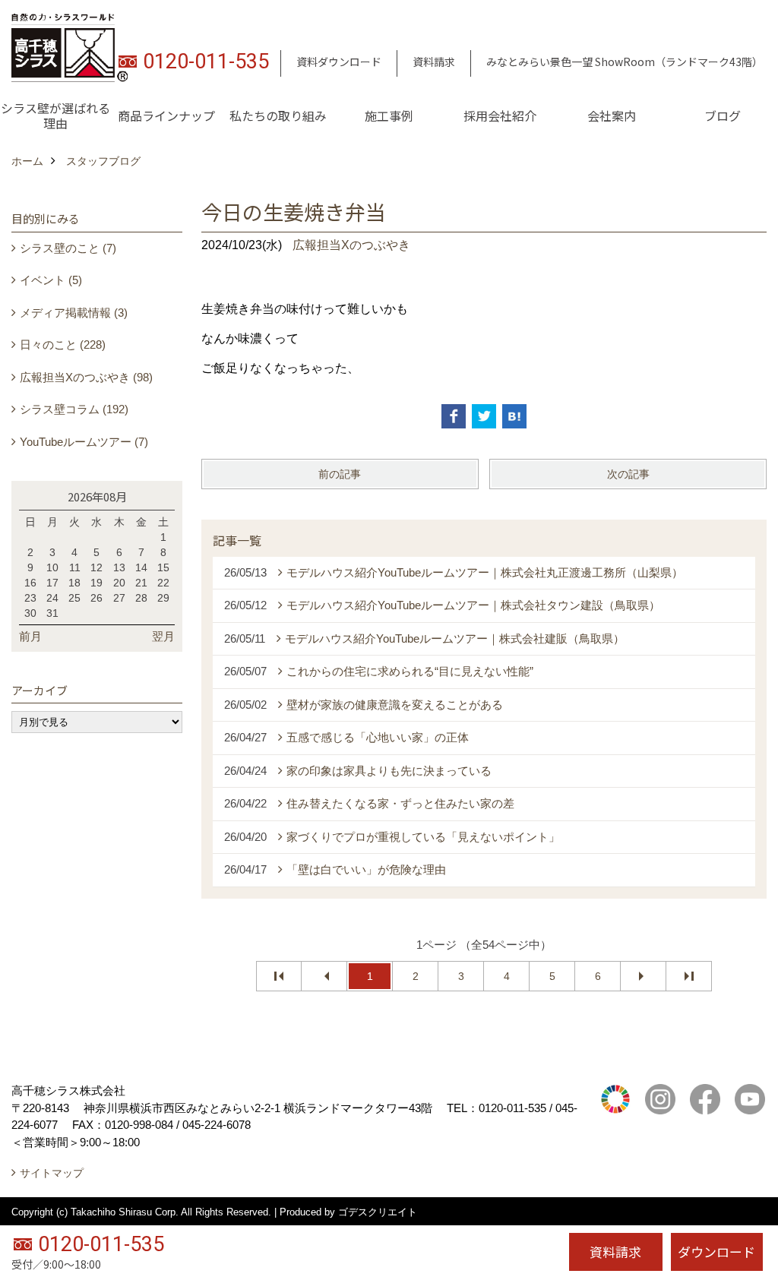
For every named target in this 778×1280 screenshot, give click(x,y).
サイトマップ (52, 1173)
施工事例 (389, 115)
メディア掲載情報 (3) (74, 312)
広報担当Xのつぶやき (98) (86, 377)
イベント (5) (51, 279)
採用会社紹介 (499, 115)
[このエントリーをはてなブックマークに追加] (514, 416)
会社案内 (611, 115)
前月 (30, 636)
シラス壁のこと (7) (68, 248)
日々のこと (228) (63, 344)
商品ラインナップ (166, 115)
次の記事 (628, 474)
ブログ (722, 115)
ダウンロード (716, 1251)
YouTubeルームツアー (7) (84, 441)
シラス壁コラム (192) (74, 409)
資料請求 (434, 61)
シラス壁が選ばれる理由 (55, 115)
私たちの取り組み (278, 115)
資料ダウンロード (338, 61)
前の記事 (339, 474)
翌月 (163, 636)
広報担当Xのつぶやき (351, 245)
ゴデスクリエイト (377, 1212)
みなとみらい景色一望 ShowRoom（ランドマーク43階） (624, 61)
